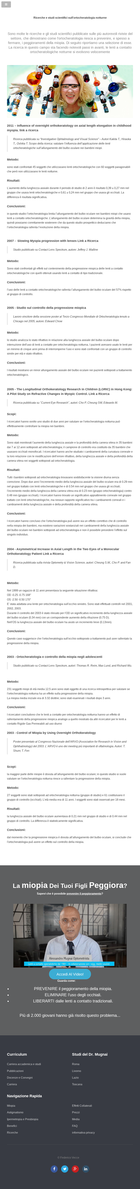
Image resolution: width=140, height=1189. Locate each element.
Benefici (12, 1125)
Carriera (12, 1084)
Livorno (76, 1071)
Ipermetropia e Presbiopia (22, 1119)
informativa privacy (83, 1132)
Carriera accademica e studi (24, 1064)
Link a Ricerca (88, 241)
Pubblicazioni (15, 1071)
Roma (75, 1064)
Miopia (11, 1105)
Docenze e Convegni (20, 1077)
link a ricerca (28, 130)
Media (76, 1119)
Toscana (77, 1084)
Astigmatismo (15, 1112)
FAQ (75, 1125)
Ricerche (12, 1132)
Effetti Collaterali (82, 1105)
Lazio (75, 1077)
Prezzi (76, 1112)
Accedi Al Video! (70, 974)
